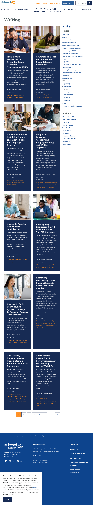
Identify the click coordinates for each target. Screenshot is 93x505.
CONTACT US (74, 444)
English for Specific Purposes (72, 56)
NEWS (45, 3)
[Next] (57, 414)
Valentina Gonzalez (51, 325)
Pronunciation (68, 95)
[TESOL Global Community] (64, 9)
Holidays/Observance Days (71, 64)
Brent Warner (24, 262)
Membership (23, 9)
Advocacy (71, 9)
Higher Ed (16, 342)
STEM (64, 103)
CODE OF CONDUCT (44, 495)
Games (64, 59)
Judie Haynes (66, 130)
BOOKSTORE (54, 3)
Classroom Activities (18, 182)
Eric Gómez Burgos (69, 119)
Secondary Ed (40, 325)
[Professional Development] (48, 9)
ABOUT (38, 3)
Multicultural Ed (67, 67)
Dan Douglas (50, 187)
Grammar (9, 95)
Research (65, 75)
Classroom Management (70, 45)
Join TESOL (67, 3)
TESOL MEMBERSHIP (77, 453)
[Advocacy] (80, 9)
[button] (89, 3)
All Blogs (66, 26)
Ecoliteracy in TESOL (69, 51)
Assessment (39, 182)
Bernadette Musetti (69, 139)
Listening (16, 262)
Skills (8, 180)
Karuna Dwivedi (18, 97)
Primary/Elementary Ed (48, 323)
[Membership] (32, 9)
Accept (7, 499)
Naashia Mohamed (68, 136)
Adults (64, 37)
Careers (5, 9)
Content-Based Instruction (71, 48)
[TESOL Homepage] (13, 446)
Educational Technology (14, 259)
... (44, 415)
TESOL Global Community (55, 9)
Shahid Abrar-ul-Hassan (70, 117)
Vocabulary (67, 86)
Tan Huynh (40, 328)
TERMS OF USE (55, 495)
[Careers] (15, 9)
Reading (49, 185)
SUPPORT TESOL (76, 458)
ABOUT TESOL (75, 449)
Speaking (20, 180)
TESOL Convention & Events (72, 106)
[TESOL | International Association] (16, 3)
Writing (16, 95)
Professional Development (40, 9)
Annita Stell (22, 401)
